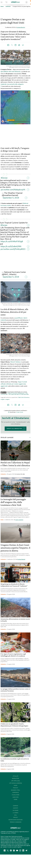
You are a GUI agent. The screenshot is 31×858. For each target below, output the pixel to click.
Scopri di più (19, 412)
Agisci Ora (15, 797)
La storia (15, 812)
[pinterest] (11, 850)
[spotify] (14, 850)
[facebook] (5, 850)
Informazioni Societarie (15, 819)
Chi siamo (15, 810)
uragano (7, 399)
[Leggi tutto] (29, 437)
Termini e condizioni (15, 822)
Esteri (2, 520)
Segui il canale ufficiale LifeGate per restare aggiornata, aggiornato (14, 384)
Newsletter (15, 778)
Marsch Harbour (15, 362)
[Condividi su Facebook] (8, 45)
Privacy (15, 817)
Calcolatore (15, 795)
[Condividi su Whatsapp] (19, 45)
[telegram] (26, 850)
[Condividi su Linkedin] (15, 45)
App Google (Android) (15, 783)
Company (15, 805)
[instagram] (20, 850)
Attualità (15, 776)
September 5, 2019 (11, 198)
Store (8, 2)
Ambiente (3, 474)
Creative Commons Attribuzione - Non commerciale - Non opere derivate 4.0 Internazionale (15, 393)
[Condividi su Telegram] (23, 45)
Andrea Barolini (21, 27)
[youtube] (17, 850)
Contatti (15, 808)
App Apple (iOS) (15, 781)
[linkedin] (23, 850)
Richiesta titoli (15, 790)
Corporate (15, 792)
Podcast (15, 788)
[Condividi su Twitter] (12, 45)
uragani (3, 399)
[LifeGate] (15, 2)
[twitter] (8, 850)
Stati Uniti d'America (23, 397)
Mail (15, 815)
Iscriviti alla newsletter (14, 428)
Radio (15, 785)
